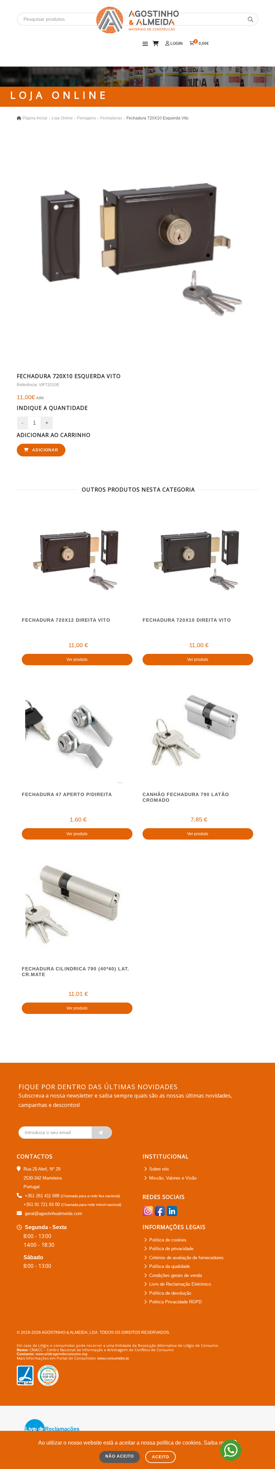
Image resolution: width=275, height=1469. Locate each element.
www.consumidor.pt (113, 1358)
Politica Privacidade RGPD (175, 1301)
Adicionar (44, 450)
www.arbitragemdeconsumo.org (61, 1354)
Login (176, 43)
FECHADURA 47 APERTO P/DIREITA (67, 794)
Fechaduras (111, 118)
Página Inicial (34, 118)
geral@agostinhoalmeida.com (53, 1213)
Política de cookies (167, 1239)
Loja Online (62, 118)
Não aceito (119, 1456)
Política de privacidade (171, 1248)
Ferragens (86, 118)
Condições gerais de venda (175, 1275)
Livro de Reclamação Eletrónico (180, 1284)
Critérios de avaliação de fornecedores (186, 1257)
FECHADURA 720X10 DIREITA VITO (187, 620)
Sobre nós (159, 1169)
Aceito (160, 1457)
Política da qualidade (169, 1266)
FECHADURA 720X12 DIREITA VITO (66, 620)
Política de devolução (170, 1293)
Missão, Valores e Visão (173, 1178)
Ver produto (77, 659)
